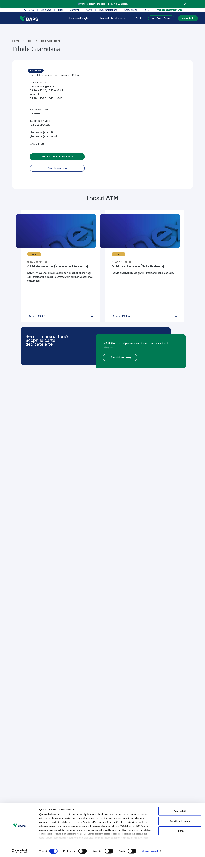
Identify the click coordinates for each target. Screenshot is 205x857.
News (89, 10)
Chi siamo (46, 10)
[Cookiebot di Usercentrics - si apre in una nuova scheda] (19, 851)
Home (16, 41)
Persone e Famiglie (79, 18)
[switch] (82, 851)
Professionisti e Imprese (112, 18)
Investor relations (108, 10)
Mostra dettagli (150, 851)
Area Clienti (187, 18)
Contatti (74, 10)
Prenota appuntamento (169, 10)
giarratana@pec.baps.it (44, 136)
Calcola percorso (57, 168)
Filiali (60, 10)
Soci (138, 18)
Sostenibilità (130, 10)
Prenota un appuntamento (57, 156)
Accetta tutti (180, 811)
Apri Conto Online (161, 18)
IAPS (146, 10)
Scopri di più (117, 357)
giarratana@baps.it (41, 132)
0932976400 (42, 121)
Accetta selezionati (180, 821)
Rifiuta (179, 831)
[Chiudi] (184, 4)
